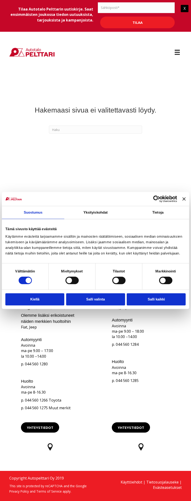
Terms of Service (49, 491)
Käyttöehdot (131, 482)
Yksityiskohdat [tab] (95, 212)
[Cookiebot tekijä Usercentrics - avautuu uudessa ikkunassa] (156, 198)
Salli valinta (95, 299)
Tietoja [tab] (158, 212)
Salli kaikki (156, 299)
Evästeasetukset (167, 487)
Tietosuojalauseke (162, 482)
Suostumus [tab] (33, 212)
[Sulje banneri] (184, 199)
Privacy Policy (19, 491)
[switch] (72, 280)
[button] (40, 427)
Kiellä (34, 299)
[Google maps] (50, 447)
